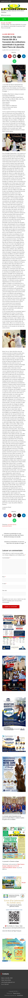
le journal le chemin (7, 526)
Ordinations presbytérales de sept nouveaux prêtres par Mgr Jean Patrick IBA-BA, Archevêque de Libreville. (14, 535)
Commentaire (6, 558)
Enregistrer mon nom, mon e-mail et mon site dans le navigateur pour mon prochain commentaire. (14, 600)
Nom (4, 576)
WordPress (20, 995)
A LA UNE (4, 34)
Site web (4, 590)
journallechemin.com (14, 50)
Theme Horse (16, 993)
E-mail (4, 583)
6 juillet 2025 (5, 50)
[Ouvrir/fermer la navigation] (3, 19)
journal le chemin (12, 524)
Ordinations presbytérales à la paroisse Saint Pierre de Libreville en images (14, 542)
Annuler (24, 882)
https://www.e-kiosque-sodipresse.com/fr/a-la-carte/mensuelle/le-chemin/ (13, 866)
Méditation (11, 34)
